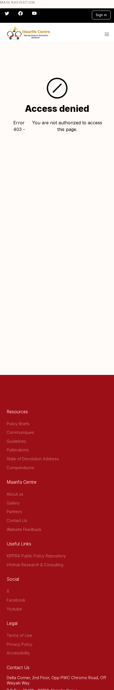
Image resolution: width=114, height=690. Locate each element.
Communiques (20, 432)
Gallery (13, 503)
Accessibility (18, 653)
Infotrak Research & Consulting (35, 564)
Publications (18, 449)
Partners (14, 511)
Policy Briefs (18, 423)
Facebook (16, 600)
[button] (107, 34)
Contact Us (17, 520)
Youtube (14, 609)
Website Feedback (24, 529)
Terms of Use (19, 635)
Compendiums (20, 467)
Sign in (101, 15)
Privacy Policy (19, 644)
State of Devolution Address (33, 458)
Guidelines (16, 441)
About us (15, 494)
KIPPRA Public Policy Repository (36, 555)
